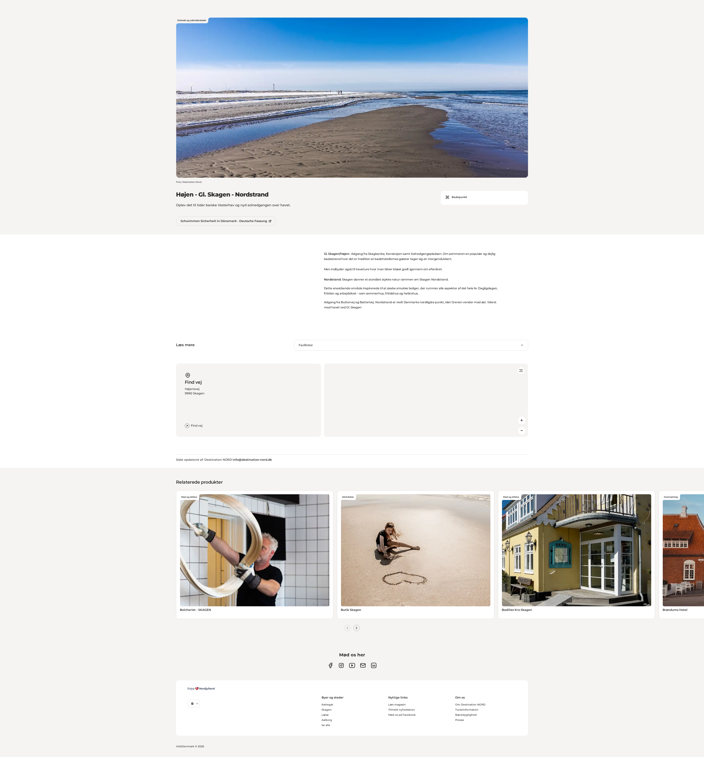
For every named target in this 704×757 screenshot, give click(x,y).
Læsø (325, 714)
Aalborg (327, 720)
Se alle (326, 725)
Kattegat (327, 704)
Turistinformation (466, 709)
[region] (426, 400)
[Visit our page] (341, 665)
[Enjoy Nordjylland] (201, 688)
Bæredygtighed (466, 714)
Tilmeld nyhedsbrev (401, 709)
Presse (459, 720)
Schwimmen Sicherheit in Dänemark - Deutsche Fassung (224, 221)
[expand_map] (521, 370)
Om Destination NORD (470, 704)
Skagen (327, 709)
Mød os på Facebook (402, 714)
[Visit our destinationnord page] (374, 665)
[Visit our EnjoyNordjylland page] (352, 665)
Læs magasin (397, 704)
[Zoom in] (521, 420)
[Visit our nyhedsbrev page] (363, 665)
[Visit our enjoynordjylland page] (330, 665)
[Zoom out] (521, 430)
